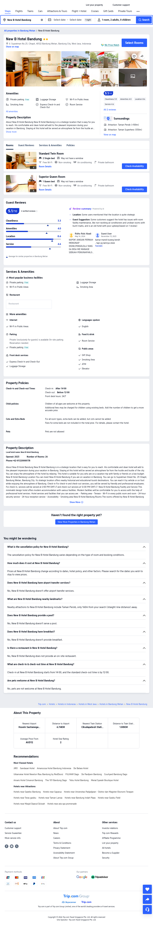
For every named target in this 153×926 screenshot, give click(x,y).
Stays (8, 11)
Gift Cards (108, 11)
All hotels (106, 848)
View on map (110, 134)
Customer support (13, 828)
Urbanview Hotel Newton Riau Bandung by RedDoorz (38, 774)
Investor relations (110, 828)
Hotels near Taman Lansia (50, 798)
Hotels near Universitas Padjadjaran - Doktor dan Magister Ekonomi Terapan (98, 792)
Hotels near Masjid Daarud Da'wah (29, 804)
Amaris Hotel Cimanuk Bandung (28, 780)
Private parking (16, 282)
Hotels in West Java (88, 704)
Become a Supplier (110, 853)
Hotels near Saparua (52, 792)
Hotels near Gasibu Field (109, 798)
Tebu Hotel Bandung (79, 780)
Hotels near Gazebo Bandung (27, 792)
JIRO (16, 768)
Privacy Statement (61, 848)
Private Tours (125, 11)
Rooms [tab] (9, 145)
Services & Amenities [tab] (50, 145)
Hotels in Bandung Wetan (111, 704)
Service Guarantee (13, 833)
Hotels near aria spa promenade (62, 804)
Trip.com (42, 704)
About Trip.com (60, 828)
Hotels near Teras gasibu (25, 798)
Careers (56, 838)
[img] (33, 68)
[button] (107, 4)
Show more (11, 132)
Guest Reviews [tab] (26, 145)
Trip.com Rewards (110, 833)
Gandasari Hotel (27, 768)
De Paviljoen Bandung (91, 774)
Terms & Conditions (62, 843)
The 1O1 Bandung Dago (56, 780)
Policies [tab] (70, 145)
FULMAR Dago (72, 774)
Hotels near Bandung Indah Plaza (80, 798)
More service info (13, 838)
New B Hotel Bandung (24, 39)
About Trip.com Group (63, 858)
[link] (94, 4)
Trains (30, 11)
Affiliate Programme (111, 838)
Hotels (52, 704)
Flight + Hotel (79, 11)
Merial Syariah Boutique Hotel (104, 780)
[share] (147, 899)
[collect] (147, 889)
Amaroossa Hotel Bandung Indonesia (54, 768)
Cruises (95, 11)
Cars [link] (40, 11)
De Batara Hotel (81, 768)
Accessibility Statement (64, 853)
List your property (110, 843)
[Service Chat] (147, 909)
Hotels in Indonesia (67, 704)
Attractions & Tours (57, 11)
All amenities (12, 111)
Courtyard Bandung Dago (115, 774)
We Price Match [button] (112, 45)
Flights (19, 11)
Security (105, 858)
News (56, 833)
